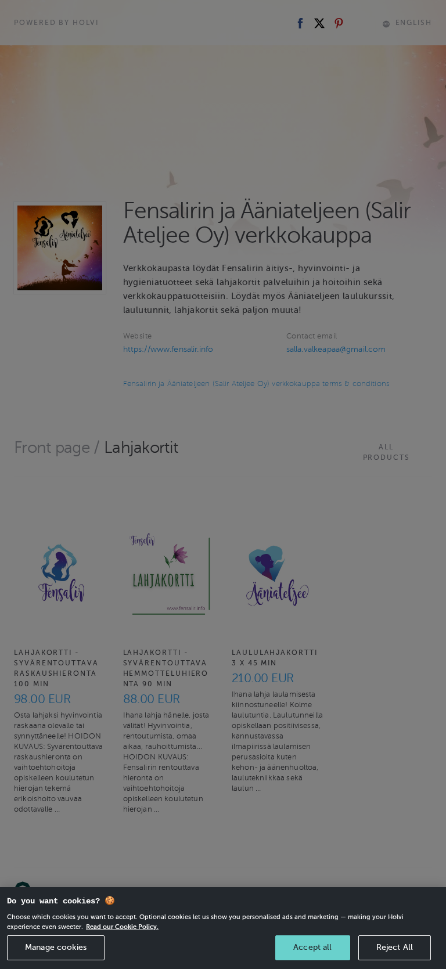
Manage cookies (56, 947)
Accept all (312, 947)
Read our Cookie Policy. (122, 926)
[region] (223, 928)
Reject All (394, 947)
